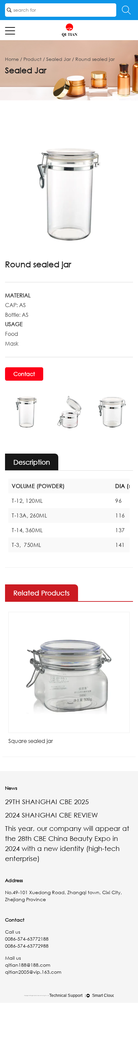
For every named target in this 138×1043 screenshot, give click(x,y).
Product (32, 59)
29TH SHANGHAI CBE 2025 (47, 801)
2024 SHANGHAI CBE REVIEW (51, 815)
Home (12, 59)
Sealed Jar (58, 59)
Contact (24, 374)
